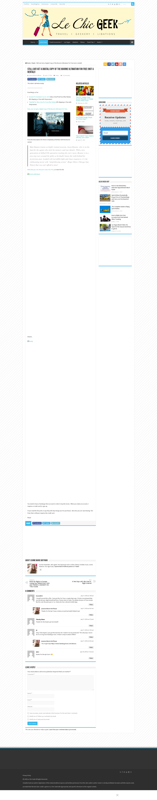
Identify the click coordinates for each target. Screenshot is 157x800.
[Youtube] (115, 4)
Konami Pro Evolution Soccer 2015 (39, 97)
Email (29, 700)
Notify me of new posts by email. (40, 719)
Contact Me (54, 4)
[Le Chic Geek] (78, 22)
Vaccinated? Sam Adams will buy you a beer (85, 136)
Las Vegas (67, 42)
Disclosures (45, 4)
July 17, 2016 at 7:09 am (87, 595)
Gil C (37, 652)
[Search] (132, 4)
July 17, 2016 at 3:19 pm (87, 619)
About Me (62, 4)
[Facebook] (110, 4)
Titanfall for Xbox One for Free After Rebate (42, 102)
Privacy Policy (27, 775)
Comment (30, 674)
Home (26, 42)
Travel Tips (90, 42)
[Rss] (108, 4)
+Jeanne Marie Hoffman (61, 566)
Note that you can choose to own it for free (40, 169)
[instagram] (119, 4)
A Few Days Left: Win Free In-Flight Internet (82, 581)
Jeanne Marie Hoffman (35, 75)
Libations (75, 42)
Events (99, 42)
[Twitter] (112, 4)
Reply (91, 604)
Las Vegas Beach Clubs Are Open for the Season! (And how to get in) (121, 227)
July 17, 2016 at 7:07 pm (87, 630)
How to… (33, 42)
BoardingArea (35, 4)
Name (29, 693)
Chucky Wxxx (40, 619)
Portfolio (26, 4)
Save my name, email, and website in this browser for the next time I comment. (54, 713)
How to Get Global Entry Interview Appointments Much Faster (121, 187)
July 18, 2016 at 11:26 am (87, 652)
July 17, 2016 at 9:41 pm (87, 641)
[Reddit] (117, 4)
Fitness (82, 42)
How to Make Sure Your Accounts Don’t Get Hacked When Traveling (120, 217)
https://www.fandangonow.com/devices (63, 643)
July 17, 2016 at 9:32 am (87, 608)
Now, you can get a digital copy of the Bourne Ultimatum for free (47, 109)
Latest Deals (43, 42)
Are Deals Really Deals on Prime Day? (84, 118)
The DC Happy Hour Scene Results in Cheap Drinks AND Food (84, 98)
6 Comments (66, 75)
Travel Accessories (55, 42)
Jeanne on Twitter (74, 566)
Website (29, 706)
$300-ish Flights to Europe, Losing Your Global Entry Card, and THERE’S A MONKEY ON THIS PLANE (40, 583)
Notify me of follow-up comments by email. (43, 716)
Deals (33, 63)
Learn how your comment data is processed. (62, 729)
